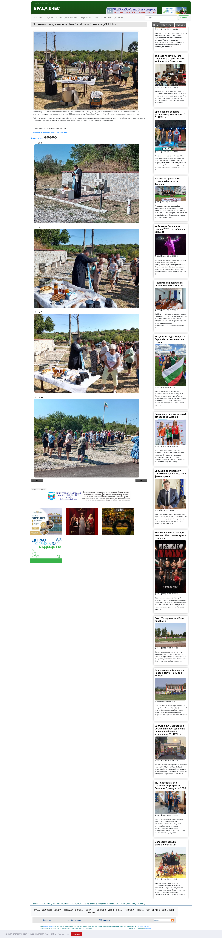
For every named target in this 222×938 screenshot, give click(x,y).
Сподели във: (37, 138)
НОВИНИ (38, 18)
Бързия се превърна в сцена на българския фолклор (167, 155)
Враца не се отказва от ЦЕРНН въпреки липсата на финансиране (170, 447)
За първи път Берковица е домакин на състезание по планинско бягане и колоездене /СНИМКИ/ (170, 704)
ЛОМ (148, 910)
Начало (36, 3)
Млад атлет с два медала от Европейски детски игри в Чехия (171, 313)
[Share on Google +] (48, 137)
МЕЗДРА (57, 910)
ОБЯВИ (107, 18)
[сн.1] (89, 183)
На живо (180, 25)
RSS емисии (104, 920)
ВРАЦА (37, 910)
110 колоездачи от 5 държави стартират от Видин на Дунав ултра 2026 (170, 759)
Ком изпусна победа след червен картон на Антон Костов (169, 647)
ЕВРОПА (58, 18)
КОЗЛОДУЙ (47, 910)
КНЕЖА (140, 910)
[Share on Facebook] (45, 137)
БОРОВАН (79, 910)
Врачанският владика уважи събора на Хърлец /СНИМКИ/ (170, 88)
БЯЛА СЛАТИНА (90, 911)
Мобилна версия (75, 920)
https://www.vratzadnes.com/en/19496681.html (50, 133)
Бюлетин (47, 920)
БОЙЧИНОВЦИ (168, 910)
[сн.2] (89, 268)
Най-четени (167, 25)
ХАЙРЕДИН (130, 910)
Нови (156, 25)
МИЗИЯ (111, 910)
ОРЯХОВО (101, 910)
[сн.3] (89, 353)
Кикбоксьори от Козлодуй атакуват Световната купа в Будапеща (170, 509)
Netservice (148, 928)
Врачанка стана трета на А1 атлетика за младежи (170, 389)
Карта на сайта (45, 3)
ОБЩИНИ (48, 18)
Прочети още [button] (63, 934)
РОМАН (119, 910)
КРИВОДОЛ (68, 910)
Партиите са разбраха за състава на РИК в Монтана (170, 258)
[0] (37, 480)
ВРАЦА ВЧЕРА (85, 18)
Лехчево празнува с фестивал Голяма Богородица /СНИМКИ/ (168, 880)
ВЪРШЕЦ (156, 910)
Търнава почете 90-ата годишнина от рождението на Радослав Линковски (170, 32)
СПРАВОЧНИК (70, 18)
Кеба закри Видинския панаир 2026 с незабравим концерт (170, 203)
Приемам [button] (76, 934)
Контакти (54, 3)
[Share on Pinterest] (53, 137)
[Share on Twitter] (55, 137)
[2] (141, 480)
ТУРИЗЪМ (97, 18)
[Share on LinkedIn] (50, 137)
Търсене (183, 18)
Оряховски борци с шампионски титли (165, 817)
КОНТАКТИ (118, 18)
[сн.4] (89, 438)
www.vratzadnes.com (49, 926)
